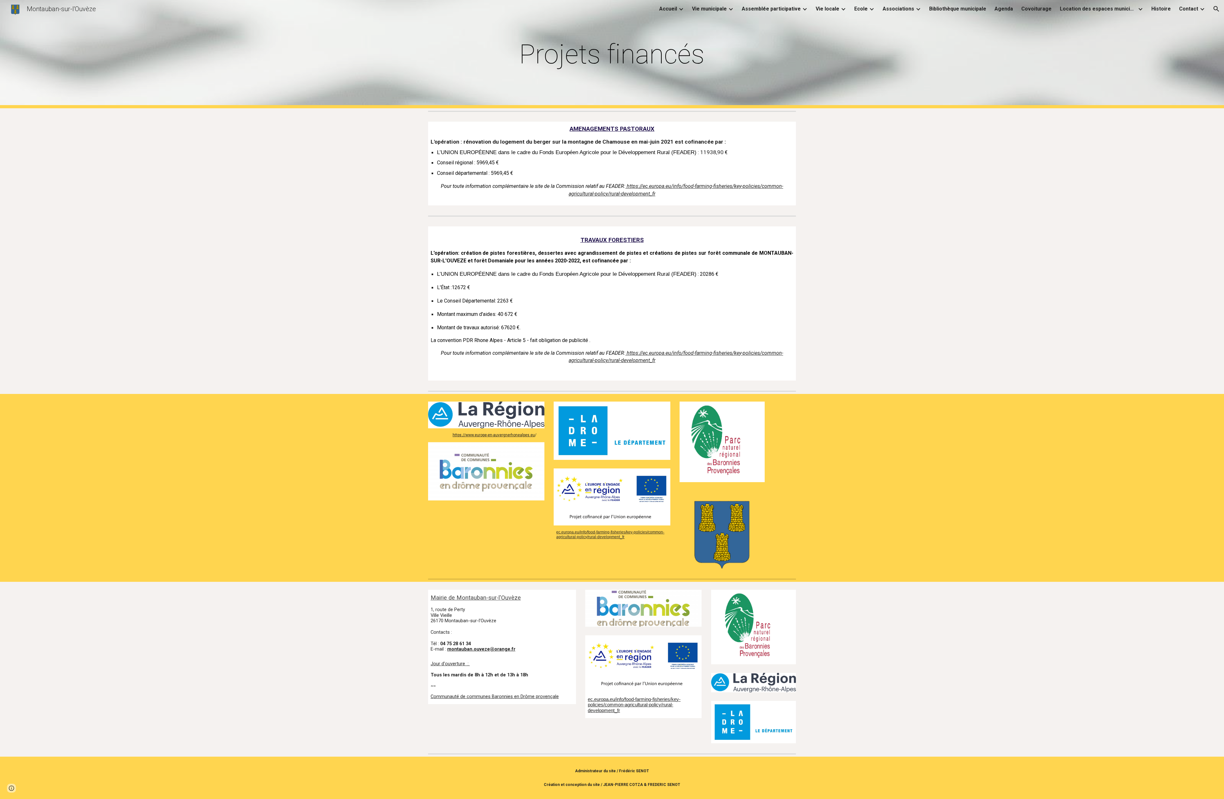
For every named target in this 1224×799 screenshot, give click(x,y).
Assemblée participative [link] (771, 9)
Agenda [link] (1003, 9)
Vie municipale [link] (709, 9)
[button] (1216, 9)
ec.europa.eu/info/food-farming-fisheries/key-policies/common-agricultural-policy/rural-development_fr (610, 534)
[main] (612, 54)
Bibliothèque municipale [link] (957, 9)
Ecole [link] (861, 9)
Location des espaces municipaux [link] (1098, 9)
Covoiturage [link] (1036, 9)
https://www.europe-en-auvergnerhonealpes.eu (494, 435)
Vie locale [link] (827, 9)
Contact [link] (1188, 9)
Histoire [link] (1161, 9)
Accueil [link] (668, 9)
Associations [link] (898, 9)
